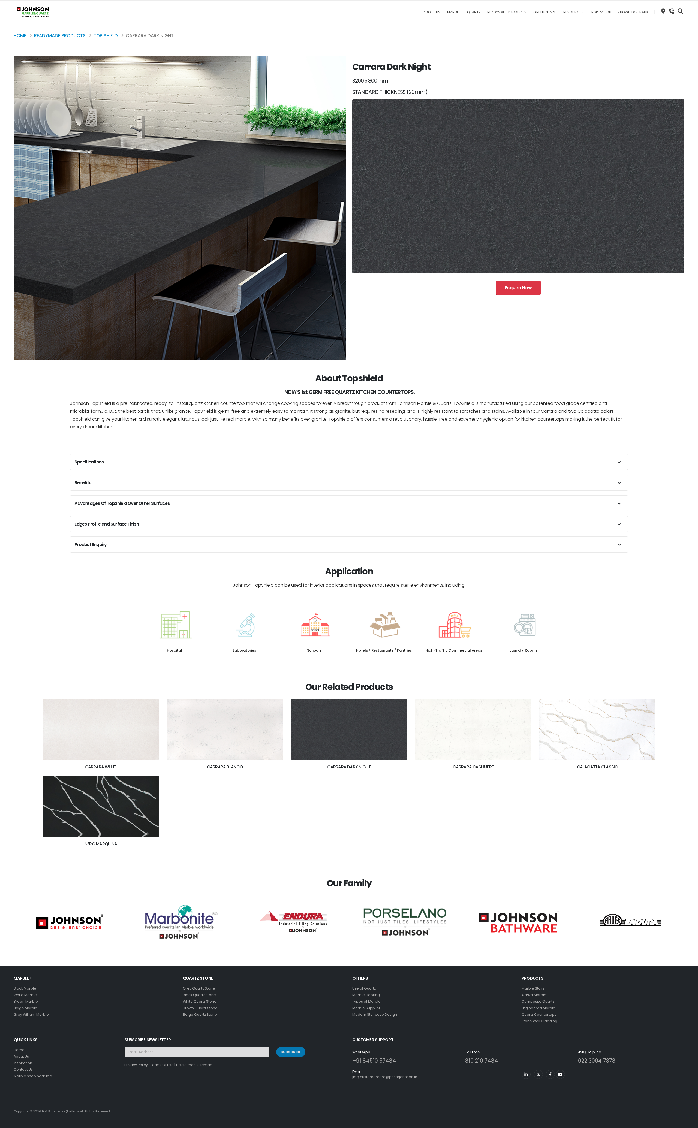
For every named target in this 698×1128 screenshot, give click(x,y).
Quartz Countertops (539, 1014)
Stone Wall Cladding (539, 1021)
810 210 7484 (481, 1060)
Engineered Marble (538, 1008)
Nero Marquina (101, 844)
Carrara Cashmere (473, 767)
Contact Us (23, 1069)
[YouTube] (560, 1074)
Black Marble (25, 988)
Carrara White (101, 767)
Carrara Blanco (225, 767)
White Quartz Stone (199, 1001)
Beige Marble (25, 1008)
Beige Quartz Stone (200, 1014)
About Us (432, 12)
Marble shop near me (33, 1076)
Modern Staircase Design (374, 1014)
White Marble (25, 995)
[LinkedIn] (526, 1074)
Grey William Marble (31, 1014)
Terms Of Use (162, 1065)
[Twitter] (538, 1074)
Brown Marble (26, 1001)
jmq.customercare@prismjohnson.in (384, 1077)
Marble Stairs (533, 988)
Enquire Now (518, 288)
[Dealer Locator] (663, 12)
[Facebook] (550, 1074)
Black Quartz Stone (199, 995)
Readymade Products (507, 12)
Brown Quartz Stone (200, 1008)
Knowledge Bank (633, 12)
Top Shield (106, 35)
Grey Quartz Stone (199, 988)
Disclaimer (185, 1065)
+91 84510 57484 (374, 1060)
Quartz (474, 12)
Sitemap (204, 1065)
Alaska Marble (534, 995)
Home (20, 35)
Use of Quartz (364, 988)
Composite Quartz (538, 1001)
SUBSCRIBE (291, 1052)
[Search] (680, 12)
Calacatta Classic (597, 767)
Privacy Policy (136, 1065)
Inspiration (601, 12)
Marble (453, 12)
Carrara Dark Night (349, 767)
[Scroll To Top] (688, 1122)
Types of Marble (366, 1001)
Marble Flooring (366, 995)
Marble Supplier (366, 1008)
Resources (573, 12)
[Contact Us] (671, 12)
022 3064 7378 (596, 1060)
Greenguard (544, 12)
